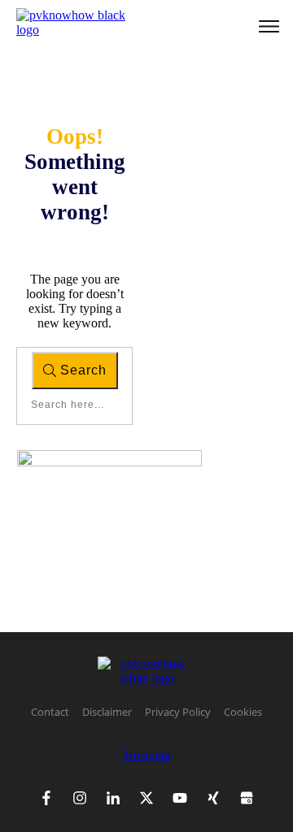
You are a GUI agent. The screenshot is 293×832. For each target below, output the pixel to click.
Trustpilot (146, 755)
